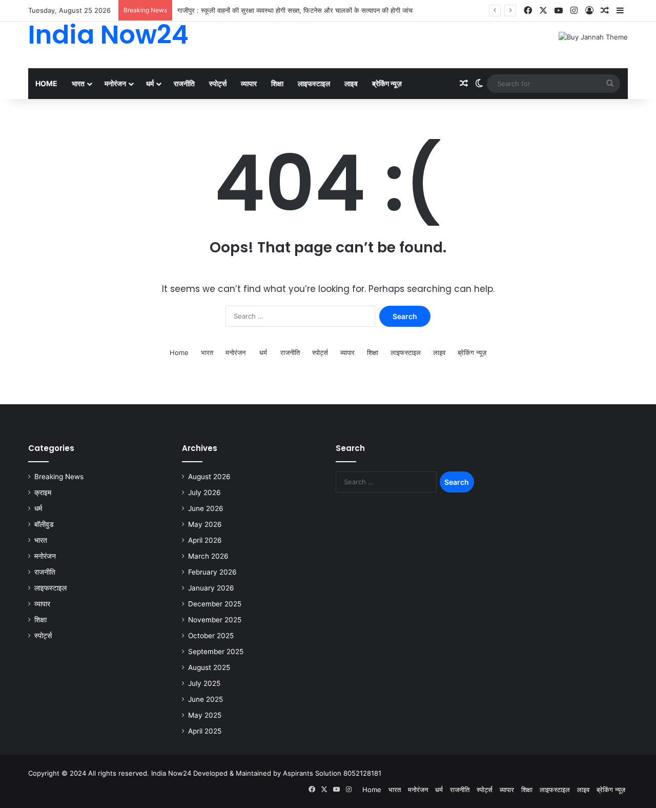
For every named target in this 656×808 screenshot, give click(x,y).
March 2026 (208, 556)
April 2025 (204, 731)
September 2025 (215, 651)
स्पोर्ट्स (218, 83)
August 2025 (209, 667)
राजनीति (184, 83)
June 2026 (205, 508)
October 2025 (211, 636)
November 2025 (214, 620)
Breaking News (59, 476)
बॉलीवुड (44, 524)
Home (46, 83)
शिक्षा (277, 83)
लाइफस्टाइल (314, 83)
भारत (78, 83)
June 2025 (205, 699)
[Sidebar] (620, 11)
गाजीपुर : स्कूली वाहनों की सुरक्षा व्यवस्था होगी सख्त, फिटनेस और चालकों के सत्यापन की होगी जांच (295, 10)
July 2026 (204, 492)
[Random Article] (604, 11)
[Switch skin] (479, 83)
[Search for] (610, 83)
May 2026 (205, 524)
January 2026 (211, 588)
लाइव (351, 83)
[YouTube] (558, 10)
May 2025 (204, 715)
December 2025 (214, 604)
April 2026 (205, 540)
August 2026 (209, 476)
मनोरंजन (115, 83)
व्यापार (249, 83)
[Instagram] (574, 10)
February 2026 (212, 572)
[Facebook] (528, 10)
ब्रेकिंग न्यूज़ (387, 83)
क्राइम (42, 492)
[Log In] (589, 11)
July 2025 (204, 683)
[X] (543, 10)
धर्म (150, 83)
